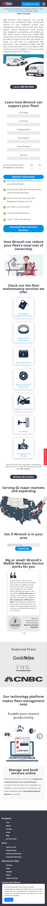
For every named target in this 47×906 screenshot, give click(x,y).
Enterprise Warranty (13, 857)
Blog (7, 835)
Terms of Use (11, 847)
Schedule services (31, 4)
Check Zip (23, 548)
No (40, 165)
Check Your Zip (11, 878)
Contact (9, 829)
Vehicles (9, 872)
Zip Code (23, 155)
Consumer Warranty (13, 854)
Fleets (8, 875)
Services (9, 865)
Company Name (23, 129)
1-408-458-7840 (16, 11)
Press (8, 832)
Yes (31, 165)
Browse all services (23, 476)
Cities (8, 868)
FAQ (7, 822)
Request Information (23, 176)
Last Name (23, 121)
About (8, 826)
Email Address (23, 138)
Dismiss (8, 900)
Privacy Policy (11, 850)
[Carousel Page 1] (22, 633)
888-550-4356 (23, 86)
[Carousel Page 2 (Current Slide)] (24, 633)
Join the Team (11, 839)
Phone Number (23, 146)
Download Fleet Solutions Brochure (23, 228)
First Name (23, 112)
